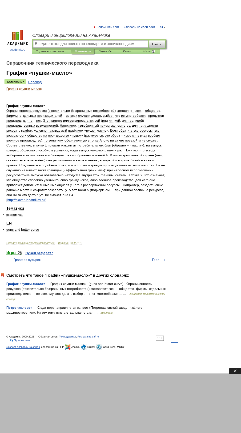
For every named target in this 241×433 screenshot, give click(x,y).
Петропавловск (19, 307)
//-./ (26, 200)
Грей (155, 260)
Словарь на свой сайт (139, 27)
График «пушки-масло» (25, 284)
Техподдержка (67, 336)
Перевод (35, 82)
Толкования (83, 51)
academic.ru (17, 49)
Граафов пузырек (26, 260)
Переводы (105, 51)
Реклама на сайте (88, 336)
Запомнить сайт (108, 27)
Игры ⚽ (149, 51)
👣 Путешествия (20, 340)
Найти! (157, 44)
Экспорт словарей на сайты (23, 347)
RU (161, 27)
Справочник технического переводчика (52, 51)
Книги (127, 51)
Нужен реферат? (39, 253)
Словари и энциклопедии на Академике (71, 35)
